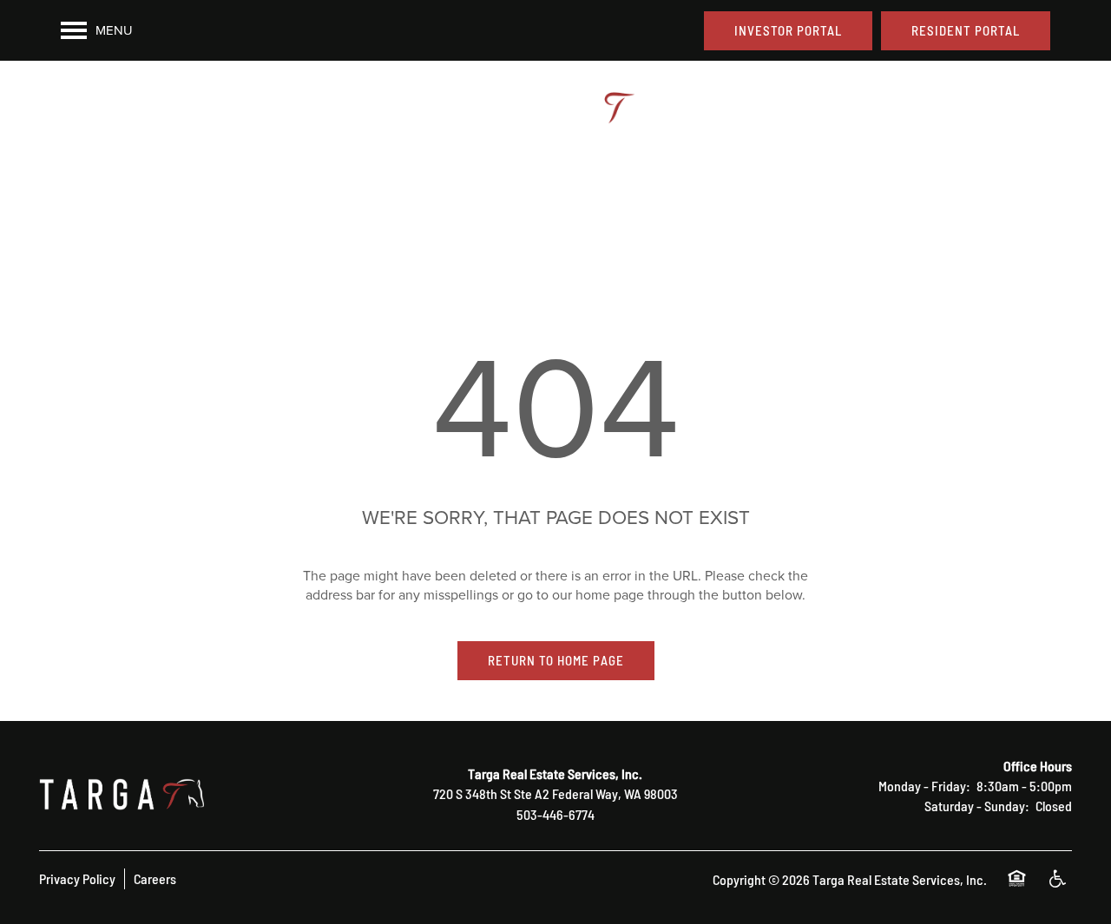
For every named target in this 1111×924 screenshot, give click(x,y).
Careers (155, 878)
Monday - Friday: (924, 785)
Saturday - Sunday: (976, 805)
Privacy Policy (77, 878)
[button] (788, 30)
